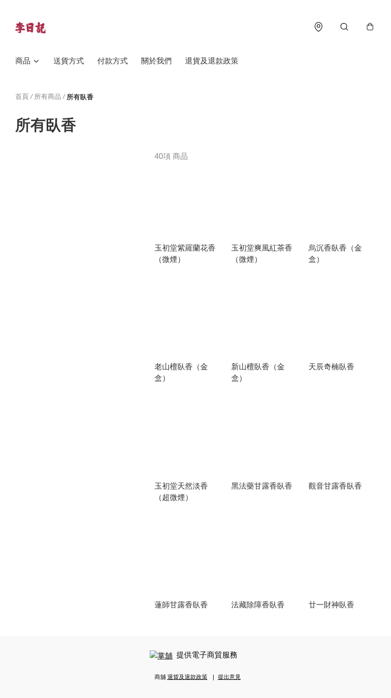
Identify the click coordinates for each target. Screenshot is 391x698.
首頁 (22, 96)
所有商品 (47, 96)
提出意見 (229, 677)
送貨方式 (68, 61)
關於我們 (156, 61)
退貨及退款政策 (211, 61)
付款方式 (112, 61)
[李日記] (30, 26)
